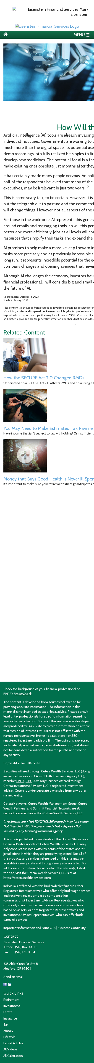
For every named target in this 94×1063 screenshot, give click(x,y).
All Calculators (13, 1056)
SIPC (29, 781)
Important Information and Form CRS (29, 928)
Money (8, 1031)
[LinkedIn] (9, 985)
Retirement (11, 1000)
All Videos (10, 1049)
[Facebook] (5, 985)
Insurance (10, 1018)
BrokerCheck (22, 694)
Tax (5, 1025)
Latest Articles (13, 1043)
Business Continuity (72, 928)
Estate (7, 1012)
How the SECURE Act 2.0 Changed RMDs (43, 377)
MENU (79, 34)
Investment (11, 1006)
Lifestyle (9, 1037)
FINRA (20, 781)
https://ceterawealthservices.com (27, 878)
